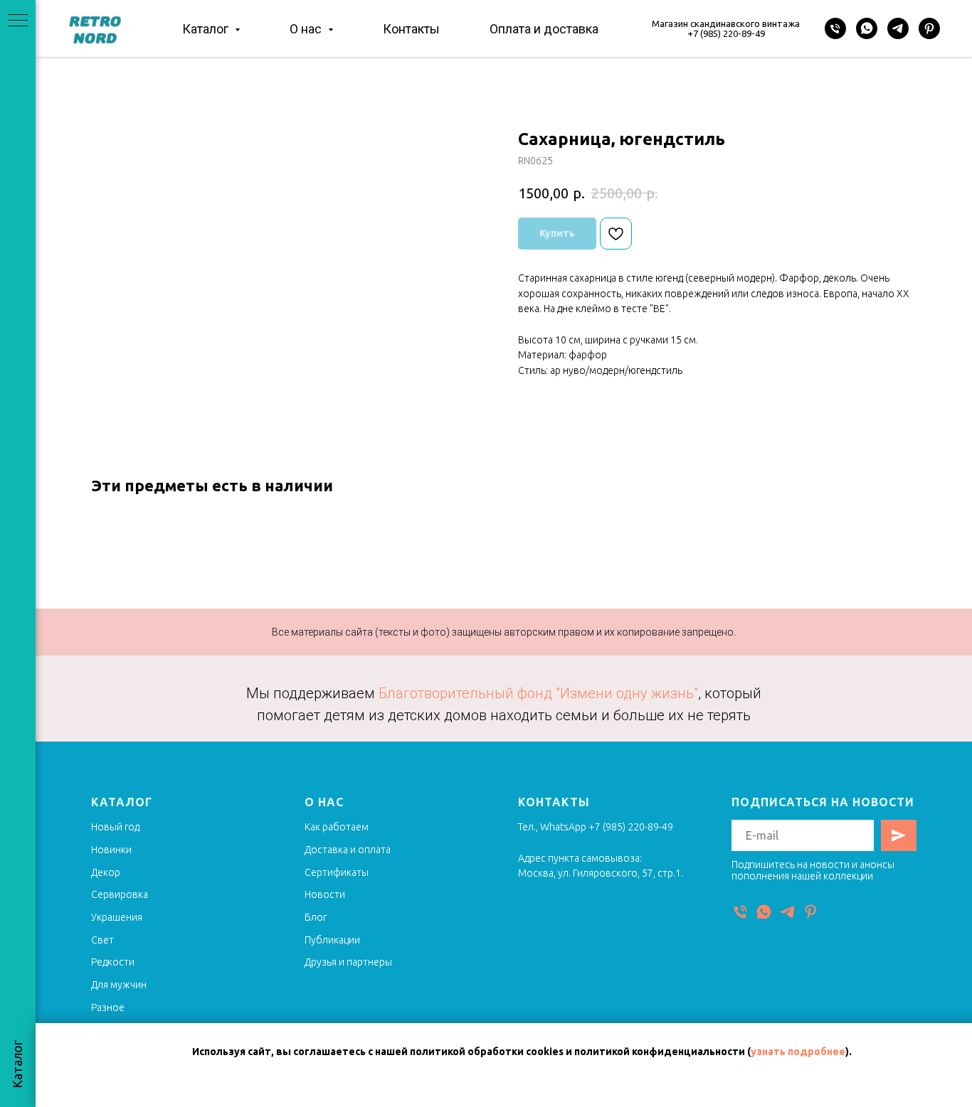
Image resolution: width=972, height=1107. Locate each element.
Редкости (112, 962)
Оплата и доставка (544, 28)
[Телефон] (835, 28)
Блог (316, 917)
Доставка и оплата (348, 849)
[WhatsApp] (866, 28)
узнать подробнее (798, 1051)
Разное (108, 1007)
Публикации (332, 940)
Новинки (111, 849)
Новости (325, 894)
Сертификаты (337, 872)
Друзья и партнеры (348, 962)
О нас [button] (307, 28)
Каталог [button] (206, 28)
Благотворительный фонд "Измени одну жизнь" (538, 693)
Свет (102, 940)
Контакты (411, 28)
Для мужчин (119, 984)
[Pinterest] (929, 28)
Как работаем (337, 827)
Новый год (115, 827)
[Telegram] (898, 28)
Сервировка (119, 894)
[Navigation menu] (18, 21)
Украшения (116, 917)
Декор (105, 872)
